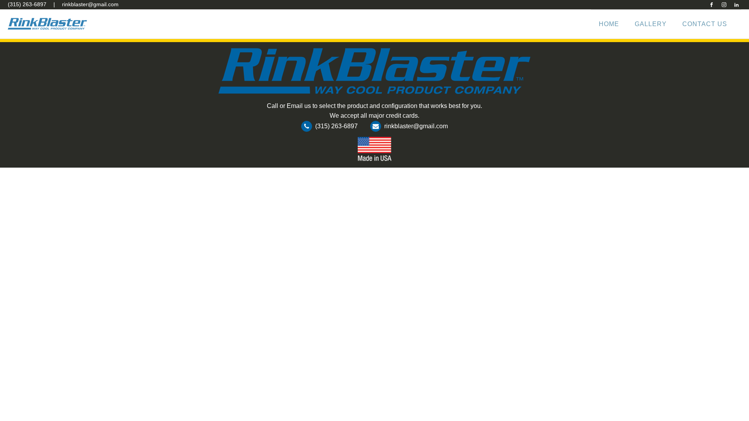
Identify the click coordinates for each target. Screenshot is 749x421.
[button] (329, 128)
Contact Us (704, 24)
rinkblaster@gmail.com (90, 4)
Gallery (651, 24)
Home (609, 24)
